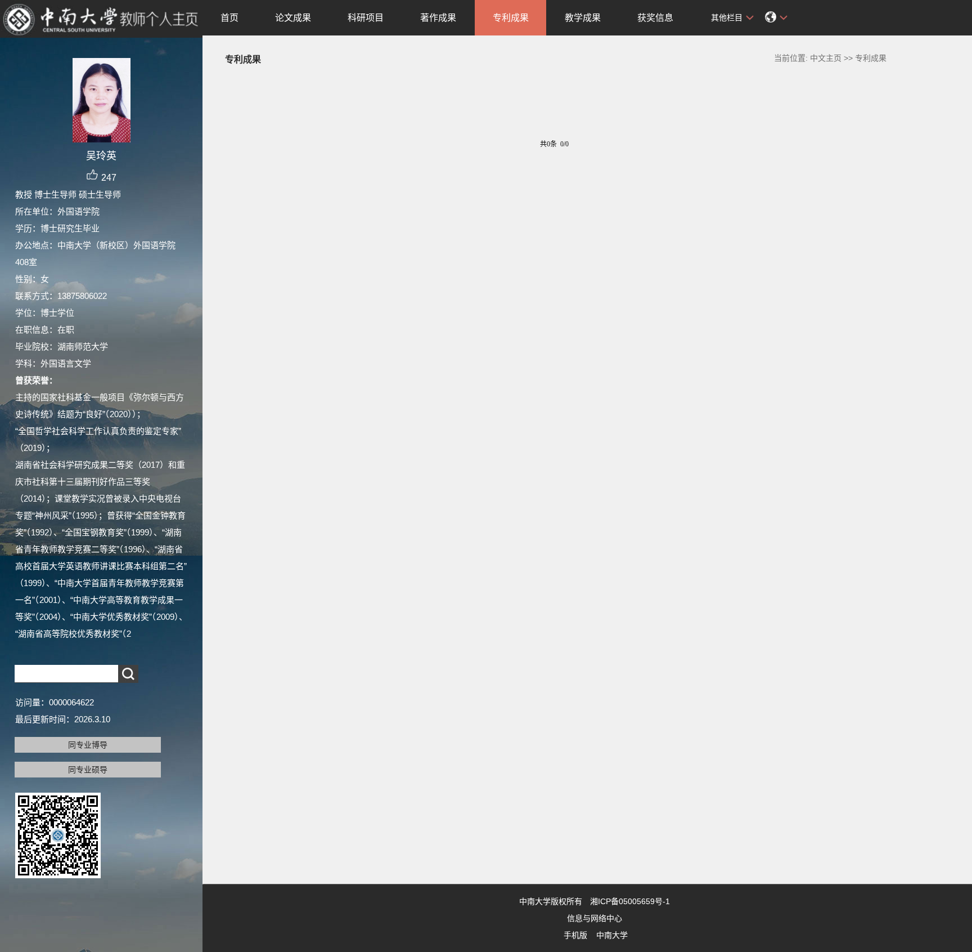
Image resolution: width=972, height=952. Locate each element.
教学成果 (583, 18)
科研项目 (366, 18)
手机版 (575, 935)
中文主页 (826, 57)
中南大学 (612, 935)
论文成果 (293, 18)
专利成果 (511, 18)
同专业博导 (87, 744)
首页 (229, 18)
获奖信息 (655, 18)
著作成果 (438, 18)
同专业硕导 (87, 769)
